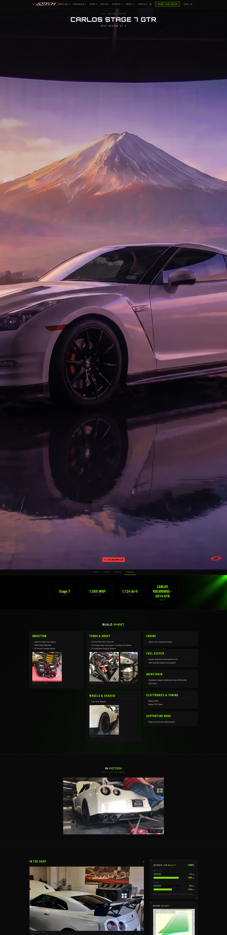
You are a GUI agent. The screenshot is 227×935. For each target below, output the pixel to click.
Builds (65, 4)
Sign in (188, 4)
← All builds (107, 14)
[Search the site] (151, 4)
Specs (96, 572)
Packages (79, 4)
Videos (118, 572)
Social (104, 4)
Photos (130, 572)
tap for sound (155, 831)
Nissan (123, 14)
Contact (143, 4)
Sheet (107, 572)
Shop (93, 4)
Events (117, 4)
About (130, 4)
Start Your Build (167, 4)
